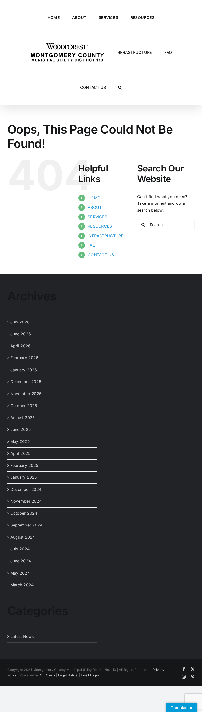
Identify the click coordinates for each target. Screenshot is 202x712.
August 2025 (22, 417)
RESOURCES (100, 226)
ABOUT (94, 207)
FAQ (91, 245)
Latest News (22, 636)
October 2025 (23, 405)
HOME (94, 197)
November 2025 (26, 393)
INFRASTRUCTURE (105, 235)
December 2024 (25, 489)
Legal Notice (68, 675)
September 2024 (26, 525)
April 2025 (20, 453)
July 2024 (20, 548)
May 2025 (20, 441)
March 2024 (22, 584)
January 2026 (23, 369)
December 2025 (25, 381)
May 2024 (20, 573)
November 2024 (26, 501)
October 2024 (23, 513)
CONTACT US (101, 254)
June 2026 (20, 333)
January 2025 (23, 477)
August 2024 (22, 537)
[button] (120, 87)
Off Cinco (47, 675)
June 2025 (20, 429)
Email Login (90, 675)
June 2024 (20, 561)
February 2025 (24, 465)
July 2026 (20, 322)
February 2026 (24, 357)
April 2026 (20, 345)
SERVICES (97, 216)
